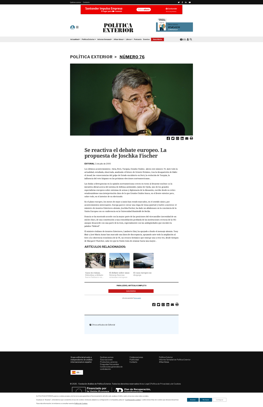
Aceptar (193, 400)
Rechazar (206, 400)
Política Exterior (166, 357)
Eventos (146, 39)
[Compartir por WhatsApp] (177, 139)
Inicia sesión (137, 298)
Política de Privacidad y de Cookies (166, 384)
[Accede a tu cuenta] (188, 39)
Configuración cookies (133, 400)
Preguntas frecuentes (109, 364)
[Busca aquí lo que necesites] (191, 39)
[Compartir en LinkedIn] (182, 139)
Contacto (86, 2)
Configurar (219, 400)
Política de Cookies (80, 403)
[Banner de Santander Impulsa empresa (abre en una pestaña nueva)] (131, 9)
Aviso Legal (144, 384)
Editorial (89, 164)
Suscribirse (131, 291)
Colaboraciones (136, 357)
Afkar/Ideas (164, 362)
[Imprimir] (191, 139)
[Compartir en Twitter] (172, 139)
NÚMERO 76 (132, 57)
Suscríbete (157, 39)
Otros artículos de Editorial (103, 325)
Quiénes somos (75, 2)
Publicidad (134, 360)
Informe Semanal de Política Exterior (175, 360)
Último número (173, 25)
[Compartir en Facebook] (168, 139)
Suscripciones (106, 360)
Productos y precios (108, 362)
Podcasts (138, 39)
